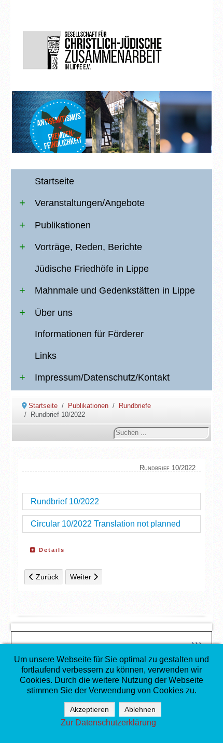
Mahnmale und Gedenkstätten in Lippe (115, 290)
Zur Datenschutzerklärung (108, 722)
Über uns (54, 313)
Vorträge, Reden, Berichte (88, 247)
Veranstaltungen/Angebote (90, 203)
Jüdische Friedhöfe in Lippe (92, 269)
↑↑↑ (196, 643)
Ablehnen (140, 709)
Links (46, 356)
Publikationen (63, 225)
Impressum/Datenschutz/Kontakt (102, 377)
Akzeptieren (89, 709)
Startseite (54, 181)
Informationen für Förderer (89, 334)
